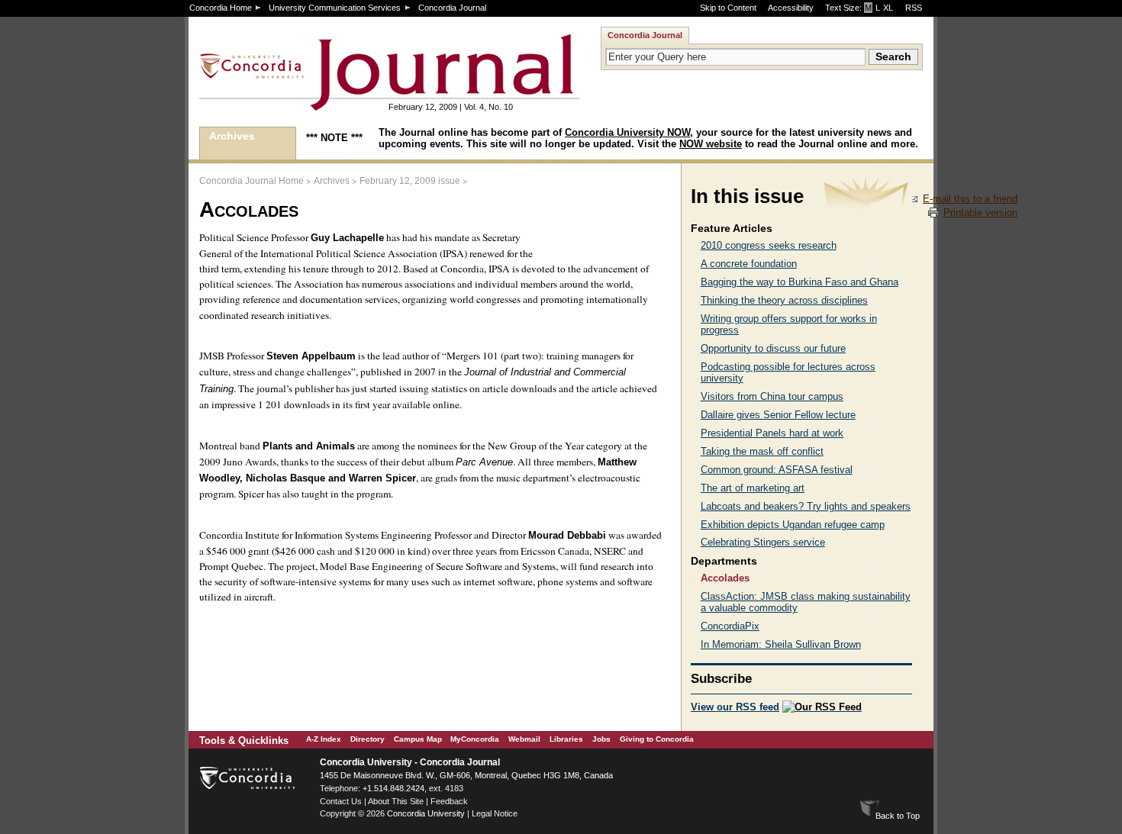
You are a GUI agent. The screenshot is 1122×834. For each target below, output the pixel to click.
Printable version (980, 212)
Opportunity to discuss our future (773, 348)
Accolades (725, 578)
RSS (913, 7)
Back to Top (897, 815)
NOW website (710, 144)
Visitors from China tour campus (772, 396)
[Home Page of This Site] (341, 104)
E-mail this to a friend (970, 198)
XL (888, 7)
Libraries (566, 739)
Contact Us (341, 801)
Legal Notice (494, 813)
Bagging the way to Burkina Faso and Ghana (799, 282)
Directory (367, 739)
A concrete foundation (749, 263)
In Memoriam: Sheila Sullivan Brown (781, 644)
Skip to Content (728, 7)
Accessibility (791, 7)
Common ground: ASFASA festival (777, 469)
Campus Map (418, 739)
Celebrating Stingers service (763, 542)
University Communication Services (335, 7)
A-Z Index (323, 739)
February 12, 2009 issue (409, 180)
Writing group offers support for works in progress (789, 324)
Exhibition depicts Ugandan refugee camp (793, 524)
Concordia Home (220, 7)
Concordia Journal (452, 7)
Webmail (524, 739)
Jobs (601, 739)
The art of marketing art (752, 488)
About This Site (396, 801)
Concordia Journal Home (251, 180)
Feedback (449, 801)
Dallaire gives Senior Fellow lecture (778, 414)
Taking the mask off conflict (762, 451)
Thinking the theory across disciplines (784, 300)
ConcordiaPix (730, 626)
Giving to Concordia (657, 739)
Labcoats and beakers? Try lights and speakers (806, 506)
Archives (232, 136)
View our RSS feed (735, 707)
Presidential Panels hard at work (772, 433)
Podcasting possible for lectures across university (788, 372)
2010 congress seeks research (769, 245)
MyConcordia (474, 739)
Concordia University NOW (627, 132)
